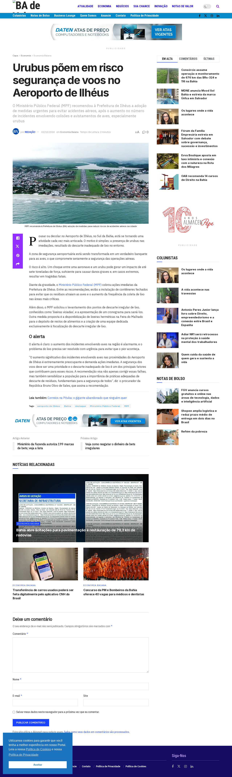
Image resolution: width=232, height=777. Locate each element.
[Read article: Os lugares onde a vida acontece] (168, 275)
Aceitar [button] (37, 764)
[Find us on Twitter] (205, 16)
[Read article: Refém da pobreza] (168, 437)
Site (85, 695)
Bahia (67, 406)
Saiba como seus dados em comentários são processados (96, 732)
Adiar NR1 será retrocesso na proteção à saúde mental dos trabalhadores (199, 338)
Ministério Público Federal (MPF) (80, 285)
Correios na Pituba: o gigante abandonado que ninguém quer (87, 398)
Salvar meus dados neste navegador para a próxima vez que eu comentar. (57, 712)
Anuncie (106, 15)
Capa (15, 55)
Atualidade (85, 6)
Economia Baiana (42, 55)
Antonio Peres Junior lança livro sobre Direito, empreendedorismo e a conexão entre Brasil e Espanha (200, 317)
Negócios (122, 6)
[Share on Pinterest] (18, 255)
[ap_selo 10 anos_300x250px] (188, 219)
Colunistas (19, 15)
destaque (80, 406)
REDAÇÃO (30, 132)
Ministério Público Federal (105, 406)
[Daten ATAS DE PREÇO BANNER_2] (81, 420)
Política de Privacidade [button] (23, 754)
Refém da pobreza (194, 431)
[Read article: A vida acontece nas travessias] (168, 295)
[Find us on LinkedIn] (218, 16)
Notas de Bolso (40, 15)
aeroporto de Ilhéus (48, 406)
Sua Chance (141, 6)
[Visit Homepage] (34, 6)
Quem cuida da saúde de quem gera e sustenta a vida (198, 358)
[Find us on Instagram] (212, 16)
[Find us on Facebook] (199, 16)
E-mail (17, 695)
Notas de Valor (182, 6)
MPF (126, 406)
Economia (104, 6)
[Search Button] (217, 6)
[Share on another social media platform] (18, 264)
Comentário (20, 633)
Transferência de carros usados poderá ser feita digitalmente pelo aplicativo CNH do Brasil (43, 594)
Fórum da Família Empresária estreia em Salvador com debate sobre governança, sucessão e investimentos (199, 138)
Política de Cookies (136, 766)
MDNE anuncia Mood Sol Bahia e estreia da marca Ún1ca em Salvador (198, 94)
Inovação (160, 6)
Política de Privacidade (144, 15)
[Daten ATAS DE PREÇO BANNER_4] (116, 31)
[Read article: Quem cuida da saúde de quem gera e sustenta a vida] (168, 360)
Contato (121, 15)
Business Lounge (64, 15)
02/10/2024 (48, 132)
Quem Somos (88, 15)
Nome (17, 679)
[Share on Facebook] (18, 238)
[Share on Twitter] (18, 246)
